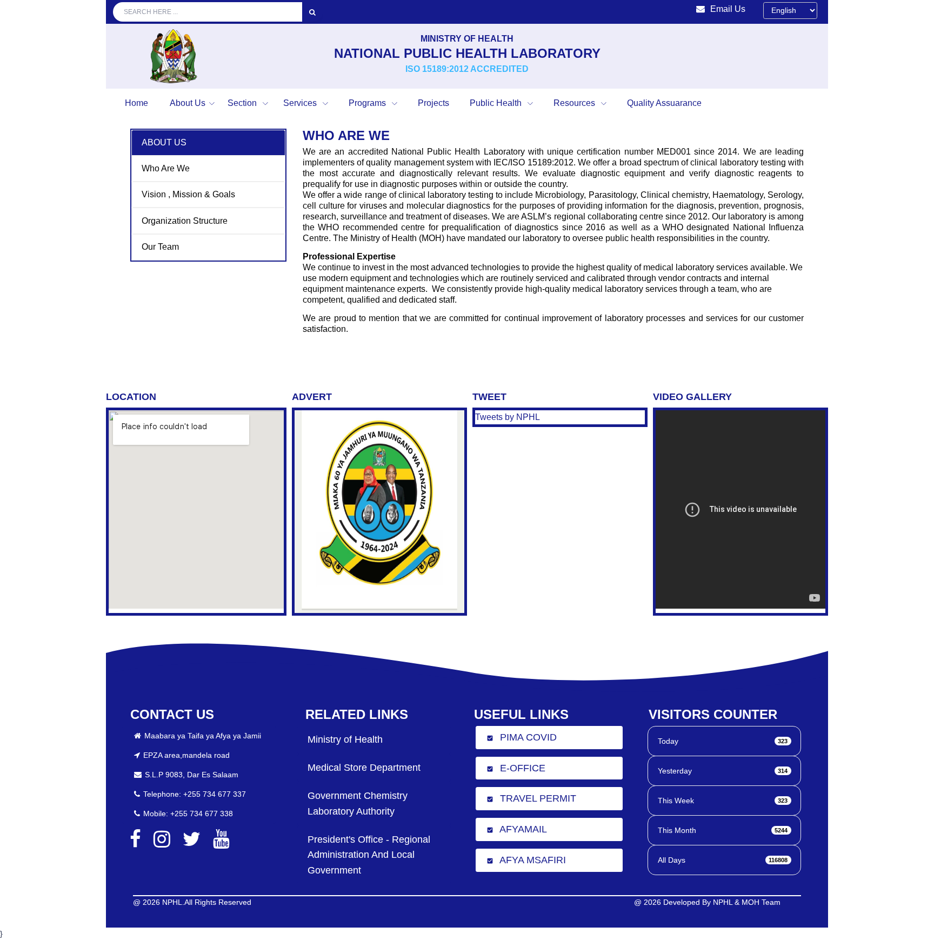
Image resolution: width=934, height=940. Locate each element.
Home (136, 103)
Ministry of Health (345, 739)
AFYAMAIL (516, 829)
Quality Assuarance (664, 103)
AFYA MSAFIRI (526, 860)
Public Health (497, 103)
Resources (575, 103)
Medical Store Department (364, 767)
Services (301, 103)
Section (243, 103)
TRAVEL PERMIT (531, 798)
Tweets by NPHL (507, 417)
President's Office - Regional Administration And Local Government (369, 855)
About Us (187, 103)
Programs (368, 103)
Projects (433, 103)
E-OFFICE (515, 768)
